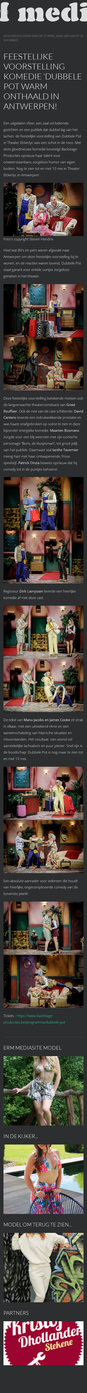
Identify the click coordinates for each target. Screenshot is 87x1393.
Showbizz (10, 40)
